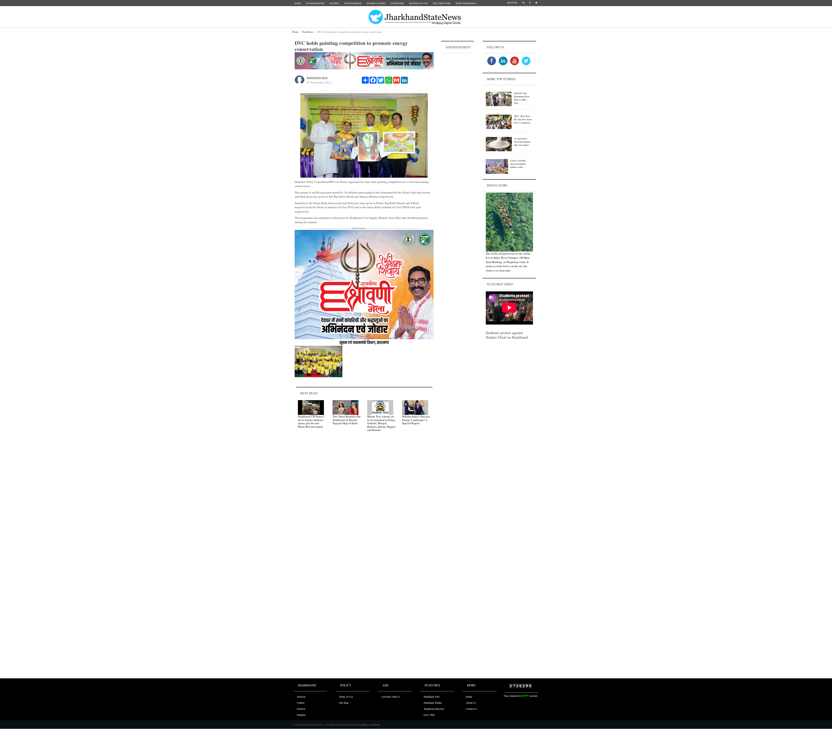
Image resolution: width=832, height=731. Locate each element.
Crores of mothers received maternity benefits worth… (518, 164)
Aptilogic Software (369, 724)
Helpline (512, 2)
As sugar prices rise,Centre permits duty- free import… (522, 141)
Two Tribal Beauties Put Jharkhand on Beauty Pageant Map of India (347, 419)
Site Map (343, 702)
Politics (334, 3)
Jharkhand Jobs (432, 696)
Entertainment (353, 3)
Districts (301, 708)
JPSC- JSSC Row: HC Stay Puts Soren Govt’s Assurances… (523, 119)
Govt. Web (429, 714)
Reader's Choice (376, 3)
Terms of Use (346, 696)
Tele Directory (442, 3)
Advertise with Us (390, 696)
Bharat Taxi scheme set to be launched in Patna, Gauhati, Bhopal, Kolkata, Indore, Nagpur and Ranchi (381, 423)
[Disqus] (364, 497)
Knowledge (397, 3)
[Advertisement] (457, 119)
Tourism (301, 696)
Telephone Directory (434, 708)
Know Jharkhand (466, 3)
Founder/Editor (315, 3)
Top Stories (308, 31)
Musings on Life (418, 3)
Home (298, 3)
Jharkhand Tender (433, 702)
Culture (300, 702)
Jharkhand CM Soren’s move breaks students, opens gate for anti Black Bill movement (311, 421)
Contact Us (471, 708)
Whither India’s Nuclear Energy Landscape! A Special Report (416, 419)
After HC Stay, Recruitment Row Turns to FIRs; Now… (521, 98)
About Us (471, 702)
